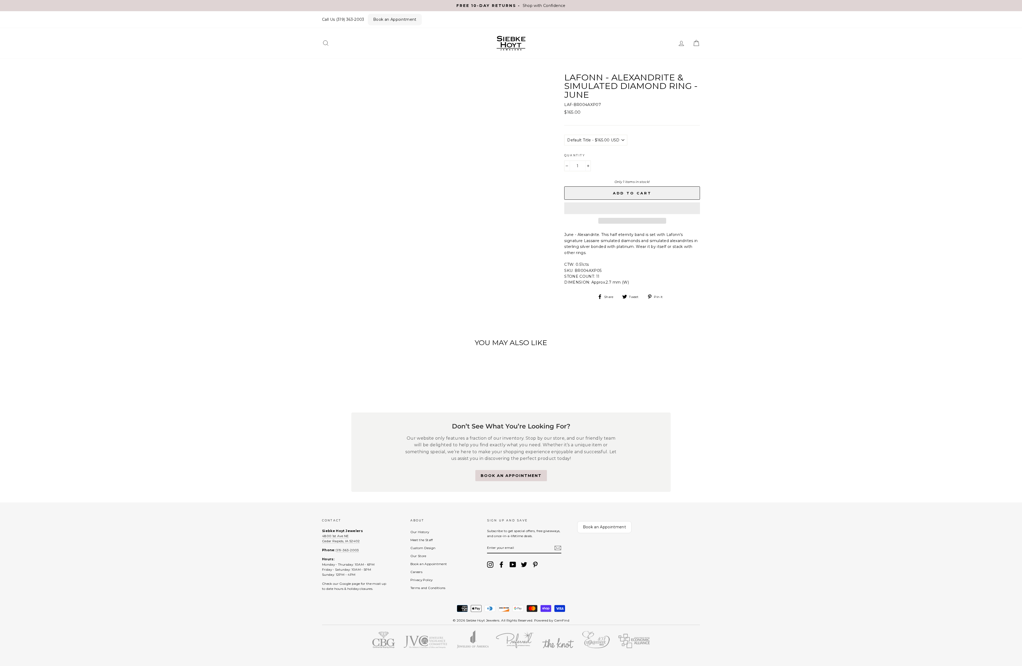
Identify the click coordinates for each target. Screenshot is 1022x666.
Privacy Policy (421, 580)
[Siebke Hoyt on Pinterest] (535, 564)
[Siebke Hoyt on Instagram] (490, 564)
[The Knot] (558, 646)
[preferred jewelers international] (514, 646)
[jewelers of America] (472, 646)
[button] (632, 208)
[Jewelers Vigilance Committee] (425, 646)
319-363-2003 (347, 550)
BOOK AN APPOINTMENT (511, 475)
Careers (416, 572)
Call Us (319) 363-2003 (343, 19)
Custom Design (423, 548)
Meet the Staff (421, 540)
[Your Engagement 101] (596, 646)
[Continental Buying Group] (384, 646)
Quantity (574, 155)
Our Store (418, 556)
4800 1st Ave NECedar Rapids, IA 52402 (341, 538)
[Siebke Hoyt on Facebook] (501, 564)
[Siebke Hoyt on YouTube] (513, 564)
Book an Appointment (395, 19)
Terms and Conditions (428, 588)
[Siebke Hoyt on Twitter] (524, 564)
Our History (419, 532)
